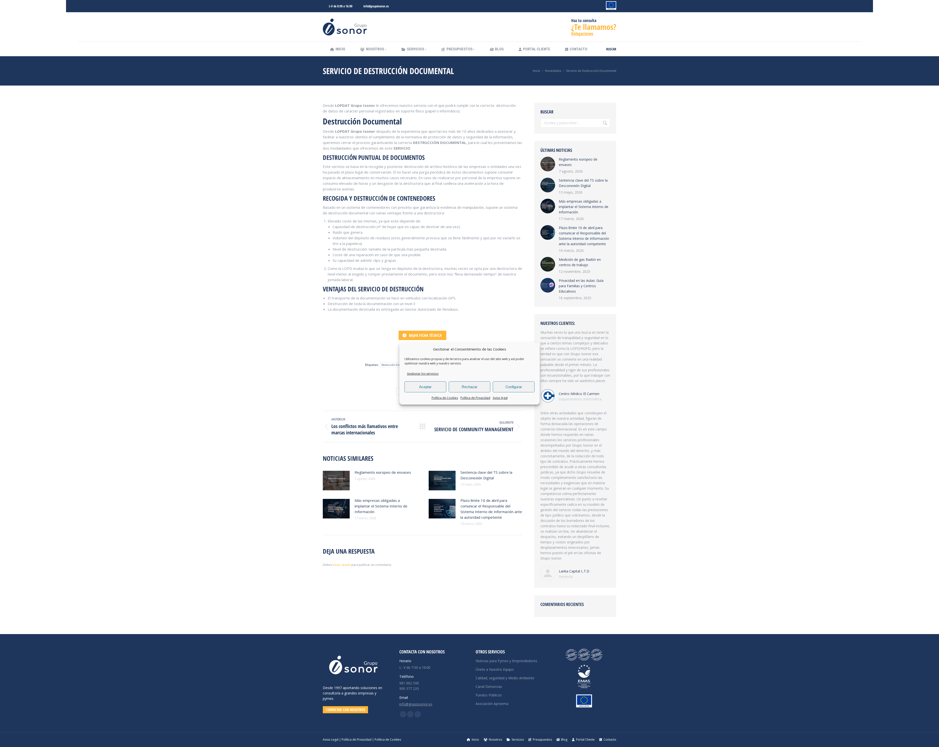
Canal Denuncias (489, 686)
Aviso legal (500, 398)
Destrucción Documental (396, 364)
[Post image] (336, 480)
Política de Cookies (445, 398)
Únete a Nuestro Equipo (495, 669)
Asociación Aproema (492, 703)
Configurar (513, 387)
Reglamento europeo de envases (383, 472)
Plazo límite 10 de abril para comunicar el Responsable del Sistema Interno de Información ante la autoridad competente (491, 509)
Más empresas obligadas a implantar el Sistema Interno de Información (381, 506)
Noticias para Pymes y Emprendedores (506, 661)
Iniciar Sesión (342, 565)
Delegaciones (582, 33)
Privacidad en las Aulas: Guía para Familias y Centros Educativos (581, 286)
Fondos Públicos (489, 695)
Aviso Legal (330, 739)
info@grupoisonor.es (376, 6)
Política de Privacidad (475, 398)
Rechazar (469, 387)
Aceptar (425, 387)
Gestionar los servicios (422, 374)
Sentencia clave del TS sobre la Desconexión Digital (486, 475)
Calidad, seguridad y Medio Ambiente (505, 678)
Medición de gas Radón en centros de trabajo (580, 262)
